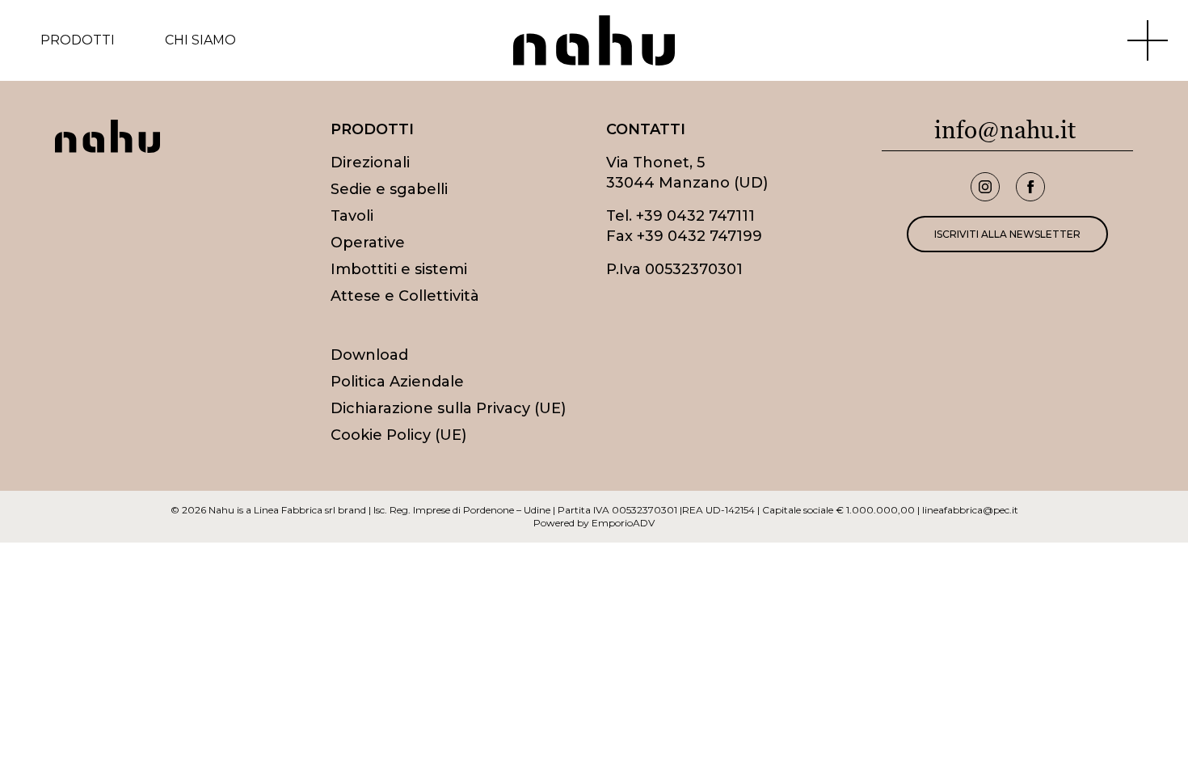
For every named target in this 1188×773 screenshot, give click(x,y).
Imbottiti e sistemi (399, 269)
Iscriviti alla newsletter (1007, 234)
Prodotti (77, 40)
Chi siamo (200, 40)
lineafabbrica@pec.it (970, 510)
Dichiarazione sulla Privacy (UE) (448, 408)
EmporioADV (623, 523)
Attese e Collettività (405, 296)
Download (369, 355)
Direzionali (370, 162)
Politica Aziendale (397, 382)
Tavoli (352, 216)
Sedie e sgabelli (389, 189)
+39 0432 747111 (695, 216)
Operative (368, 242)
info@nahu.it (1005, 130)
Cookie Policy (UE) (398, 435)
